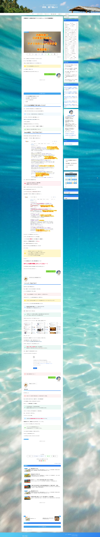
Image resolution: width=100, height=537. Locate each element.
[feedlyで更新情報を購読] (43, 460)
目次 (41, 93)
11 (67, 179)
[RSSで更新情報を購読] (45, 460)
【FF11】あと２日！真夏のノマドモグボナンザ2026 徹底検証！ (71, 66)
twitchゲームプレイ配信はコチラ (70, 135)
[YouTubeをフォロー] (41, 460)
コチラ (73, 131)
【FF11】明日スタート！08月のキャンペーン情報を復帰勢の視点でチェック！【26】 (71, 76)
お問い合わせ (69, 534)
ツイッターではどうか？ (29, 99)
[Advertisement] (42, 25)
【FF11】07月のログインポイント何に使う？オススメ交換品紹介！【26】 (71, 80)
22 (74, 181)
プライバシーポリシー (75, 534)
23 (76, 181)
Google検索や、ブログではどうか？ (71, 163)
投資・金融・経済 (26, 439)
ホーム (66, 534)
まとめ (27, 101)
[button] (55, 54)
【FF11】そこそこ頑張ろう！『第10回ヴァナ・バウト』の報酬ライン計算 (71, 69)
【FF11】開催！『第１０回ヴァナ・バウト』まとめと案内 (71, 72)
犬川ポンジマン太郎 (71, 115)
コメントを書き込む (42, 526)
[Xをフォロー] (39, 460)
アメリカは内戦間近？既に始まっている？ (32, 96)
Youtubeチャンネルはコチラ (69, 133)
